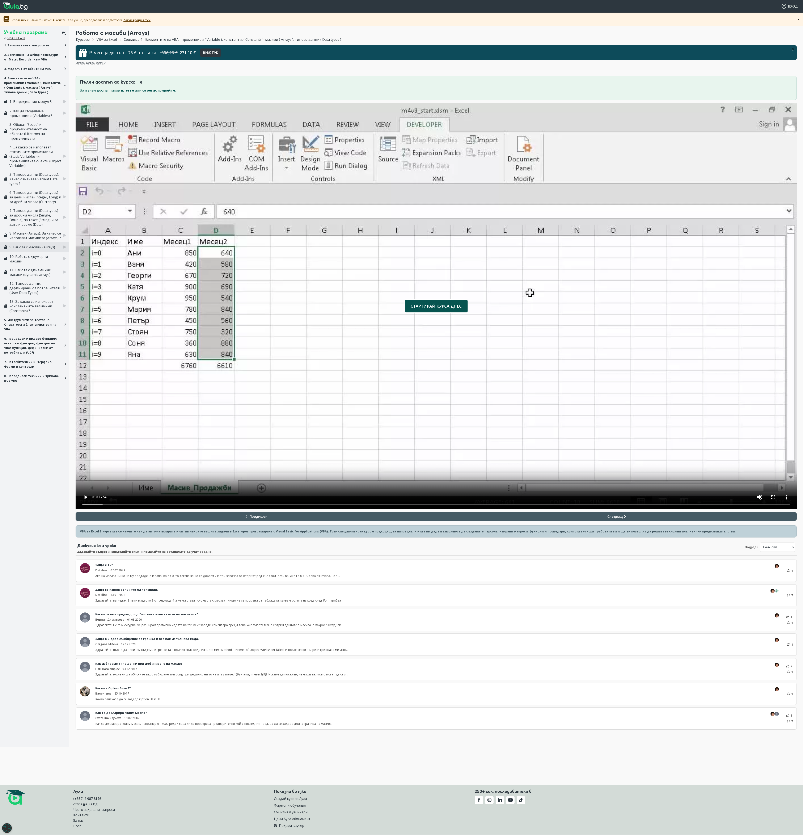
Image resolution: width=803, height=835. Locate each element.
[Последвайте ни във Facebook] (479, 800)
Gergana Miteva (106, 644)
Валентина (103, 693)
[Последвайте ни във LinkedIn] (500, 800)
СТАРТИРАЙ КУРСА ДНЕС (436, 306)
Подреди (751, 547)
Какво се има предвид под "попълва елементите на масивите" (146, 614)
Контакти (81, 815)
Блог (77, 826)
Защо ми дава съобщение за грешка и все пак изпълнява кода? (147, 639)
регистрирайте (161, 90)
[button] (34, 45)
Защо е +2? (104, 565)
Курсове (83, 39)
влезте (127, 90)
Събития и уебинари (291, 812)
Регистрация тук (137, 20)
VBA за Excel (16, 38)
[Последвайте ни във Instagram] (489, 800)
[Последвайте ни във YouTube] (510, 800)
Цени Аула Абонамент (292, 819)
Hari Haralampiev (107, 669)
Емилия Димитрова (109, 619)
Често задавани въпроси (94, 809)
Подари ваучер (291, 825)
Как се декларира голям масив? (121, 713)
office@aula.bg (85, 804)
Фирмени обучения (290, 805)
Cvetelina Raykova (108, 718)
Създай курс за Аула (290, 798)
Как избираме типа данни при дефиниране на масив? (138, 664)
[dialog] (7, 828)
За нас (78, 820)
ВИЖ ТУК (210, 52)
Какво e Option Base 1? (113, 688)
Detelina (101, 570)
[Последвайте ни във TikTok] (521, 800)
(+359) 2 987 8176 (87, 798)
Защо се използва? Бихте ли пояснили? (127, 590)
